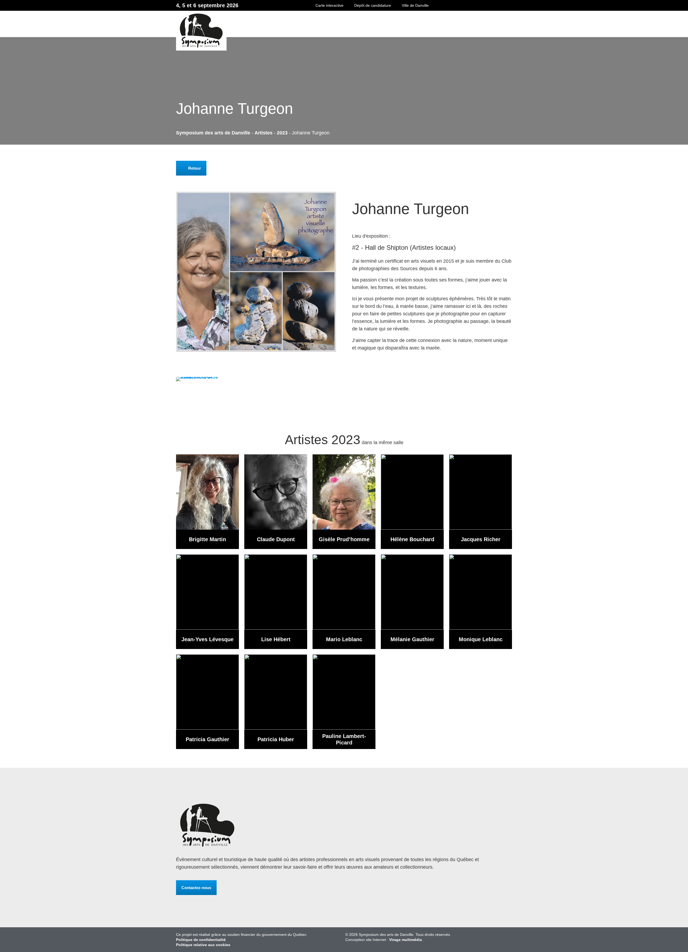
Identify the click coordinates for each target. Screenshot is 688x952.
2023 (282, 133)
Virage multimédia (405, 939)
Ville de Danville (415, 5)
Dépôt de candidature (372, 5)
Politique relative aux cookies (203, 945)
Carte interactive (329, 5)
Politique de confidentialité (201, 939)
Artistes (264, 133)
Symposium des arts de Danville (322, 30)
